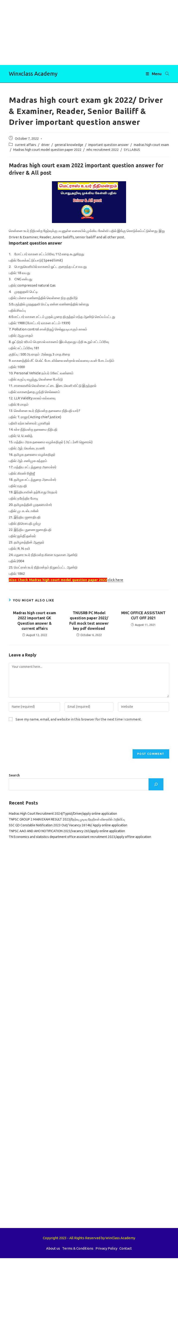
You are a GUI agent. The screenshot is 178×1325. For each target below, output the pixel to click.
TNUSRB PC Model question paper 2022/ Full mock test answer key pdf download (89, 620)
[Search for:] (165, 74)
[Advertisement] (89, 32)
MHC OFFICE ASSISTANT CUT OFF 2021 (143, 615)
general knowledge (69, 145)
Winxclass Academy (33, 74)
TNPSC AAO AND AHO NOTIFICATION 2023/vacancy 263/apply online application (67, 831)
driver (45, 145)
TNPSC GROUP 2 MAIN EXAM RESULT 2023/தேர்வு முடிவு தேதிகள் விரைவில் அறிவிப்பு (67, 819)
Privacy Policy (106, 1248)
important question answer (108, 145)
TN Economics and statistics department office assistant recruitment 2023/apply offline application (80, 837)
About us (53, 1248)
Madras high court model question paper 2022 (47, 150)
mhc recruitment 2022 (102, 150)
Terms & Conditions (77, 1248)
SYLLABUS (132, 150)
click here (115, 580)
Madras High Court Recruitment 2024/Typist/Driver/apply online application (63, 813)
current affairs (25, 145)
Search (14, 775)
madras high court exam (151, 145)
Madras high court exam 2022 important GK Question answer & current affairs (34, 620)
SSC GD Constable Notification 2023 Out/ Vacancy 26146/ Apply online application (68, 825)
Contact (125, 1248)
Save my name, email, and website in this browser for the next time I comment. (79, 719)
